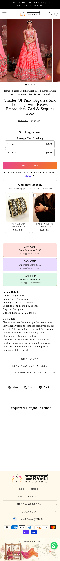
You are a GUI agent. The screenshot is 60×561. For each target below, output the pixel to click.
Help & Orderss (29, 504)
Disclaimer (30, 359)
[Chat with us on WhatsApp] (54, 545)
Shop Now (29, 512)
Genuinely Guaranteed (30, 366)
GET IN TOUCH (29, 489)
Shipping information (30, 372)
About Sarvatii (29, 496)
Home (7, 91)
